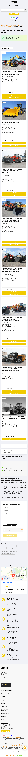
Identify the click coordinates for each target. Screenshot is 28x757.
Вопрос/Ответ (4, 706)
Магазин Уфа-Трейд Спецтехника (13, 737)
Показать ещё (10, 548)
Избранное (3, 710)
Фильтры (3, 696)
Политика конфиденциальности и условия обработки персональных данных (13, 745)
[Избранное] (12, 20)
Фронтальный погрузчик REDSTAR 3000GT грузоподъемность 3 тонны (13, 417)
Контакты (3, 701)
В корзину (14, 95)
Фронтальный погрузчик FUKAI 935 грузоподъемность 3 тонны (13, 121)
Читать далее (15, 242)
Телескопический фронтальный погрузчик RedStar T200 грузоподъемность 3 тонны (12, 369)
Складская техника (5, 693)
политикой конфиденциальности (9, 525)
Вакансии (3, 704)
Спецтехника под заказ (6, 689)
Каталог (7, 25)
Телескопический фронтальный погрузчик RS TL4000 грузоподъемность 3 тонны (12, 319)
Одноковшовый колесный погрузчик (9, 551)
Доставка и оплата (5, 713)
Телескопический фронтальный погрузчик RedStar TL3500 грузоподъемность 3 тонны (12, 220)
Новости (3, 717)
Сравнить (3, 712)
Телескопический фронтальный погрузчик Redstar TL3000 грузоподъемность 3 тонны (12, 170)
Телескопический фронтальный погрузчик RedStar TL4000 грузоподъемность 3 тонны (12, 269)
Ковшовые (4, 548)
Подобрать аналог (15, 438)
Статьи (2, 719)
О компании (3, 703)
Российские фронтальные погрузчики (9, 555)
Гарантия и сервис (5, 709)
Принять (19, 755)
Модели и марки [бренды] (6, 690)
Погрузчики (20, 25)
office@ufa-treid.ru (5, 724)
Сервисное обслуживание (6, 691)
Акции (2, 700)
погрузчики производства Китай (8, 557)
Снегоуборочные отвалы (21, 557)
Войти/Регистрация (5, 699)
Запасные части (4, 694)
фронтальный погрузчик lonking (8, 553)
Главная (3, 25)
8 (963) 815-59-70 (4, 723)
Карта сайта (3, 714)
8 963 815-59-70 (15, 6)
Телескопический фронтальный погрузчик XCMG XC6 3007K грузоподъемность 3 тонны (12, 73)
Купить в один (14, 97)
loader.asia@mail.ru (4, 725)
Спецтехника (13, 25)
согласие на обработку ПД (12, 524)
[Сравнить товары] (15, 20)
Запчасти (3, 707)
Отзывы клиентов (5, 716)
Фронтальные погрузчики (7, 26)
